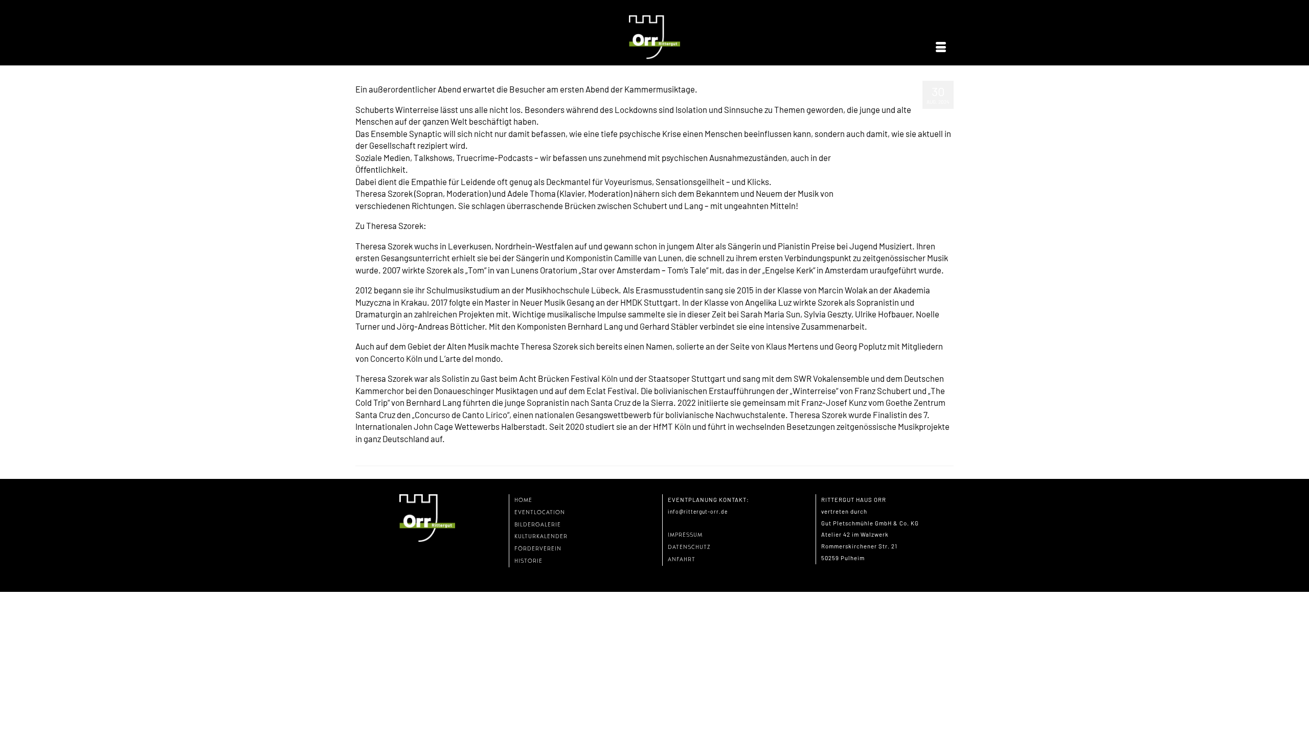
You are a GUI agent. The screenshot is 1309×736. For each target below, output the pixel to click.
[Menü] (941, 47)
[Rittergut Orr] (654, 37)
